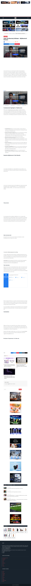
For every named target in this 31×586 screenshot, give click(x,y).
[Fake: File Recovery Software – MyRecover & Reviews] (15, 52)
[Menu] (3, 18)
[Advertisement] (15, 10)
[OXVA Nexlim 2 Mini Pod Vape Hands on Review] (5, 488)
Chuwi (3, 572)
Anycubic (3, 577)
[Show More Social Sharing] (21, 44)
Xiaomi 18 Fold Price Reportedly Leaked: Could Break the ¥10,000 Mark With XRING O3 (9, 365)
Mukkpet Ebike (4, 580)
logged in (9, 383)
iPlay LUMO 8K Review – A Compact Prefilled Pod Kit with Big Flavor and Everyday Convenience (17, 496)
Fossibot (3, 574)
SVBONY (3, 571)
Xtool (3, 578)
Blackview (3, 573)
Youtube (3, 552)
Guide (5, 36)
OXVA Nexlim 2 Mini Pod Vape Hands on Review (15, 488)
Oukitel (3, 579)
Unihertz (3, 575)
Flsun (3, 576)
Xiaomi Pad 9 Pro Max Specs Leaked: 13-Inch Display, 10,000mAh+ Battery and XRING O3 (22, 366)
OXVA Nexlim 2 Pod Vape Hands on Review (14, 491)
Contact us (3, 548)
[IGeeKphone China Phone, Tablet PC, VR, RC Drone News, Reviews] (15, 18)
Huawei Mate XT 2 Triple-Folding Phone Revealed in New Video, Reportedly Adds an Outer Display (9, 377)
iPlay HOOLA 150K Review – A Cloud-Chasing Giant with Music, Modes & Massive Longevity (17, 500)
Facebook (3, 551)
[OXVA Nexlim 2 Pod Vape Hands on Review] (5, 491)
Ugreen (3, 581)
